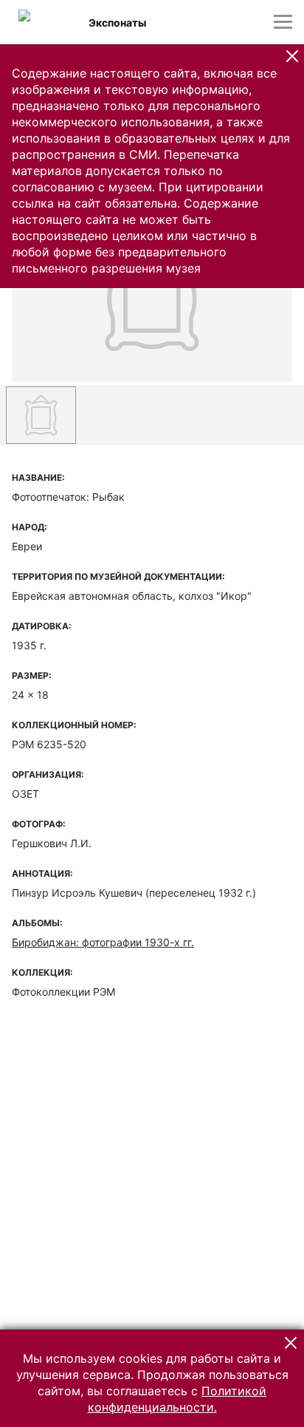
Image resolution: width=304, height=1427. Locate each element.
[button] (292, 56)
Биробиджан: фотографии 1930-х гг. (103, 942)
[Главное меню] (283, 21)
